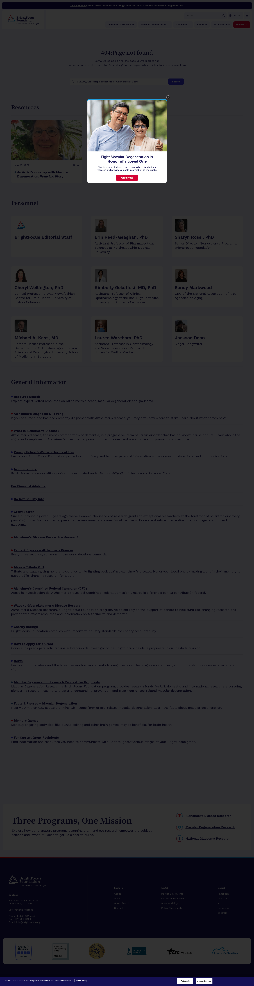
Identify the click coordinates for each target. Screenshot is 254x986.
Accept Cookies (204, 981)
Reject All (185, 981)
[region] (127, 981)
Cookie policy (81, 981)
